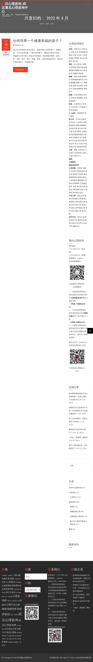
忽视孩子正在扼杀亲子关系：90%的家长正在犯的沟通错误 (78, 410)
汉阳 (83, 49)
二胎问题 (16, 575)
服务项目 (72, 502)
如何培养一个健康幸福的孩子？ (37, 41)
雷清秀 (19, 639)
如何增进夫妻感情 (11, 585)
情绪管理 (12, 608)
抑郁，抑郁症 (14, 614)
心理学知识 (14, 601)
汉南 (72, 52)
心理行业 (73, 497)
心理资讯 (72, 492)
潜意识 (9, 632)
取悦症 (12, 582)
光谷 (76, 52)
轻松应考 (11, 639)
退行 (15, 639)
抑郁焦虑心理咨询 (77, 516)
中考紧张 (4, 575)
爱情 (14, 632)
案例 (70, 529)
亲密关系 (6, 578)
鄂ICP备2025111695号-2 (68, 658)
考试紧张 (4, 636)
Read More (19, 69)
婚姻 (78, 82)
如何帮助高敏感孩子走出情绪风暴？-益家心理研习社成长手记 (78, 396)
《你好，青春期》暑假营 (78, 437)
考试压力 (72, 122)
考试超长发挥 (11, 636)
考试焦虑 (19, 632)
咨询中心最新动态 (75, 487)
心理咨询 (9, 596)
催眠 (12, 578)
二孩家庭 (9, 575)
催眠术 (72, 506)
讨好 (7, 639)
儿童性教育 (17, 579)
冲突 (7, 582)
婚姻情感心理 (19, 45)
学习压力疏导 (81, 119)
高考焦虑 (10, 642)
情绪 (4, 608)
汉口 (79, 49)
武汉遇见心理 (10, 628)
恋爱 (18, 604)
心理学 (9, 601)
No (6, 53)
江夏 (74, 55)
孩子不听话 (11, 592)
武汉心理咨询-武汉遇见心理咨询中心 (15, 7)
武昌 (75, 49)
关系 (4, 582)
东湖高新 (82, 52)
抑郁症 (6, 614)
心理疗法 (11, 604)
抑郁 (19, 608)
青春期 (5, 642)
